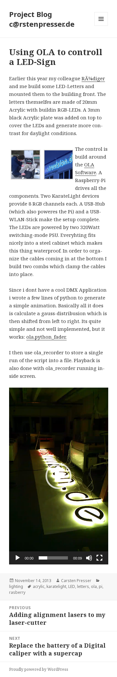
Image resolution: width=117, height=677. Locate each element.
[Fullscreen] (99, 558)
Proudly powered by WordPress (38, 669)
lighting (16, 586)
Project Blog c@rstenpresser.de (41, 19)
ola (94, 586)
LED (71, 586)
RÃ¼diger (93, 78)
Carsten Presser (76, 580)
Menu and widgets (101, 25)
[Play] (17, 558)
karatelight (56, 586)
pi (100, 586)
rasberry (17, 592)
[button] (59, 476)
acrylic (39, 586)
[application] (58, 476)
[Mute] (89, 558)
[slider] (53, 558)
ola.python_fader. (46, 336)
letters (83, 586)
